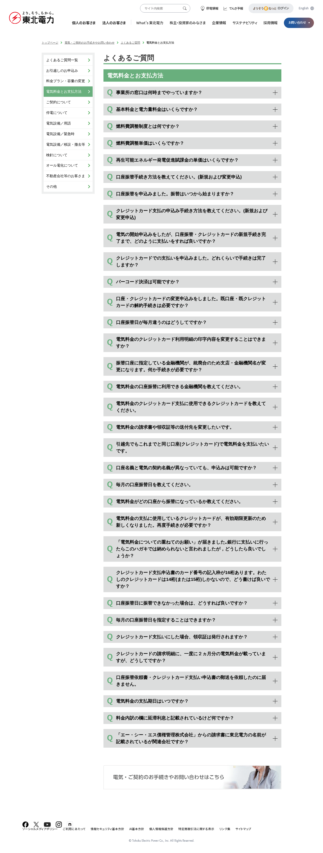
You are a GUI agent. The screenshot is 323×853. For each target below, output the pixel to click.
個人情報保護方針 (161, 829)
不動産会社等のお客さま (65, 176)
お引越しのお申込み (62, 71)
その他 (51, 186)
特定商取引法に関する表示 (196, 829)
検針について (56, 155)
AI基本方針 (136, 829)
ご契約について (58, 102)
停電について (56, 113)
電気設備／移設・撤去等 (65, 144)
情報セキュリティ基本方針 (107, 829)
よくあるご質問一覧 (62, 60)
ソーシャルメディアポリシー (40, 829)
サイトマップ (243, 829)
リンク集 (224, 829)
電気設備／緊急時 (60, 134)
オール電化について (62, 165)
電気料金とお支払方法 (64, 91)
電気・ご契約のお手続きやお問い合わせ (90, 42)
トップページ (50, 42)
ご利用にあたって (74, 829)
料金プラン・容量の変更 (65, 81)
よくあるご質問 (130, 42)
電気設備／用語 (58, 123)
